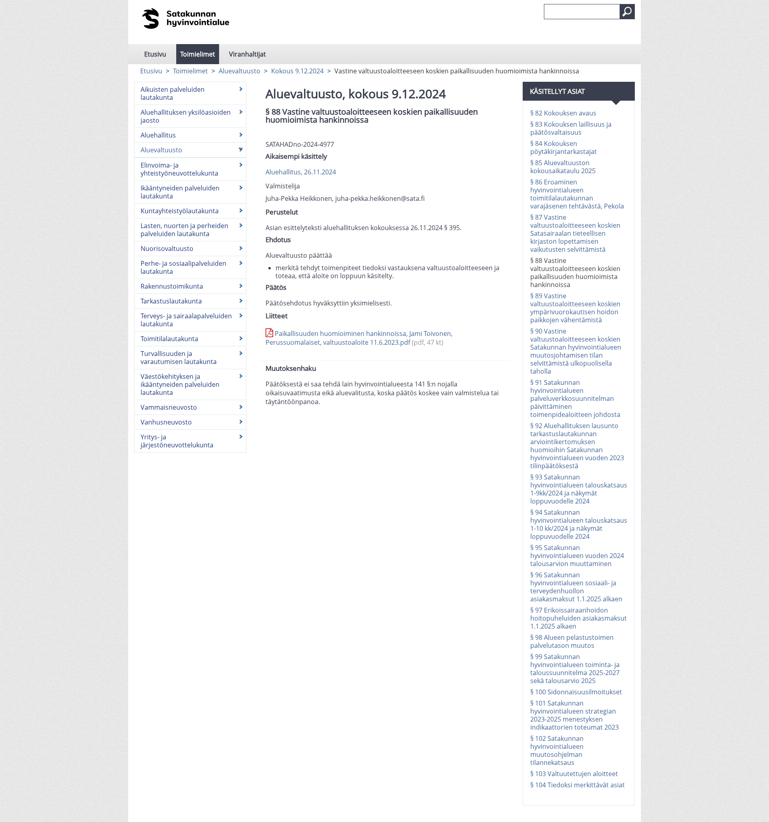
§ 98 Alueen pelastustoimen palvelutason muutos (572, 641)
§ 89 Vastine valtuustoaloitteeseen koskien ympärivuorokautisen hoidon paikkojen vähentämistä (575, 308)
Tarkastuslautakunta (171, 301)
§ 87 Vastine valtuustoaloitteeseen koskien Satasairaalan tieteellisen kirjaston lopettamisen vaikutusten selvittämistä (575, 233)
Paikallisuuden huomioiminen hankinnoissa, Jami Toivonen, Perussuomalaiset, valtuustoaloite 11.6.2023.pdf (359, 338)
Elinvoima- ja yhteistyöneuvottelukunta (179, 169)
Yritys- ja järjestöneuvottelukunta (177, 441)
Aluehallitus (158, 135)
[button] (627, 11)
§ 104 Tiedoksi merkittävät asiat (577, 785)
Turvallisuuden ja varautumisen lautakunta (179, 357)
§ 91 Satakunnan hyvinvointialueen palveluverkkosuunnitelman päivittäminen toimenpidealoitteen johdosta (575, 398)
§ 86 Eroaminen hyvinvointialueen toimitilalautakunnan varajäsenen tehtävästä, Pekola (577, 194)
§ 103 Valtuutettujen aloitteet (574, 774)
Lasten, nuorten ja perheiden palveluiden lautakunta (184, 229)
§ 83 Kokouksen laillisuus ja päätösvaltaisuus (571, 128)
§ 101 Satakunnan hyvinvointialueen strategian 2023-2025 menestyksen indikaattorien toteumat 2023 (574, 715)
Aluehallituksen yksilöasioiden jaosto (186, 116)
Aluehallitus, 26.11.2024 (301, 172)
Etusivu (155, 54)
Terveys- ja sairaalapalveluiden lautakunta (186, 319)
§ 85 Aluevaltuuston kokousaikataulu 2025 (563, 167)
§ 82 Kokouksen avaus (563, 113)
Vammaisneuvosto (169, 407)
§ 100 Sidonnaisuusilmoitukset (576, 692)
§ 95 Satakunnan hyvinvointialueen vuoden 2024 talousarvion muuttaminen (577, 556)
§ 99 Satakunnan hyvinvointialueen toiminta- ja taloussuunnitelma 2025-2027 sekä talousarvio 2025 (575, 669)
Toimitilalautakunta (169, 338)
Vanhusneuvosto (166, 422)
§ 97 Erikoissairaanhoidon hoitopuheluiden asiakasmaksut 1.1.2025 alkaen (578, 618)
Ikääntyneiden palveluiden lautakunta (180, 192)
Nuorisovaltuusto (167, 248)
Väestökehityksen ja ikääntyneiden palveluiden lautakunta (180, 384)
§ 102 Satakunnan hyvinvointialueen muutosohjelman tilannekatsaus (557, 750)
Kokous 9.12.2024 (297, 71)
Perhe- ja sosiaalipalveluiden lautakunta (183, 267)
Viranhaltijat (247, 54)
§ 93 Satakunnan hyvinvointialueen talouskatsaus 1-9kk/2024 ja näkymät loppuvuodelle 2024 (578, 489)
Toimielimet (197, 54)
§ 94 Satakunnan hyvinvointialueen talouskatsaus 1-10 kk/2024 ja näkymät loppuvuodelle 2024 (578, 524)
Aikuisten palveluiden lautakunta (173, 93)
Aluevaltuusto (239, 71)
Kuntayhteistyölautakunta (180, 210)
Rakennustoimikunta (172, 286)
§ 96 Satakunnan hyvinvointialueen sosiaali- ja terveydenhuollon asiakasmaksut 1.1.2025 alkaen (576, 587)
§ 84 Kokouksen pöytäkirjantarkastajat (563, 148)
